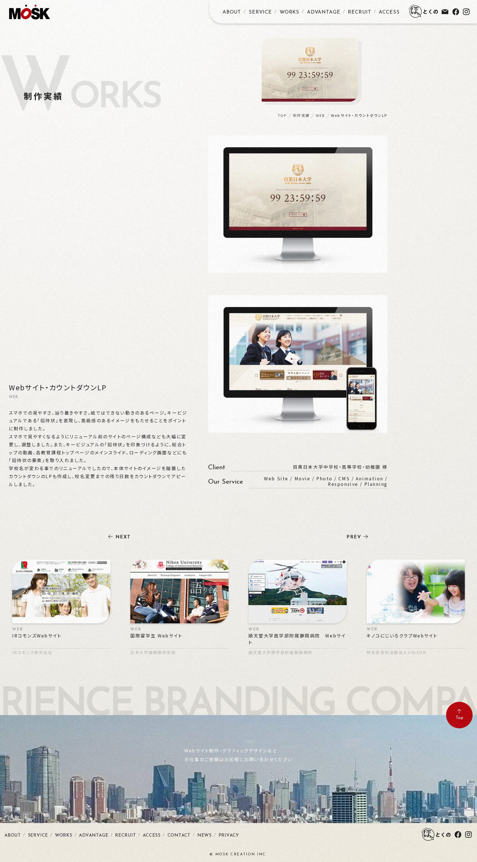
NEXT (123, 537)
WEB (320, 115)
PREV (354, 537)
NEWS (204, 835)
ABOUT (231, 12)
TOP (282, 115)
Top (459, 718)
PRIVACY (229, 835)
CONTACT (179, 835)
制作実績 (301, 115)
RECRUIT (359, 12)
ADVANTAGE (323, 12)
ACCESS (389, 12)
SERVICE (260, 12)
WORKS (290, 12)
